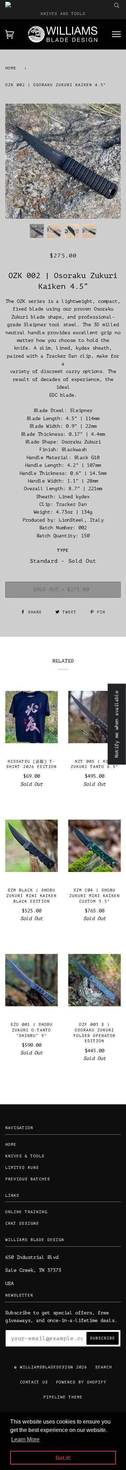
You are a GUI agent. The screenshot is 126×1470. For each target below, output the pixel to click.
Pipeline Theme (63, 1397)
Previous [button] (17, 161)
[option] (63, 161)
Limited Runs (22, 1167)
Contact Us (34, 1382)
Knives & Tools (24, 1156)
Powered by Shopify (81, 1382)
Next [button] (108, 161)
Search (103, 1367)
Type (63, 550)
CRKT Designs (22, 1223)
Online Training (26, 1212)
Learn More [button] (25, 1439)
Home (10, 68)
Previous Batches (27, 1179)
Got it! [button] (63, 1457)
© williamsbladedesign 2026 (50, 1367)
